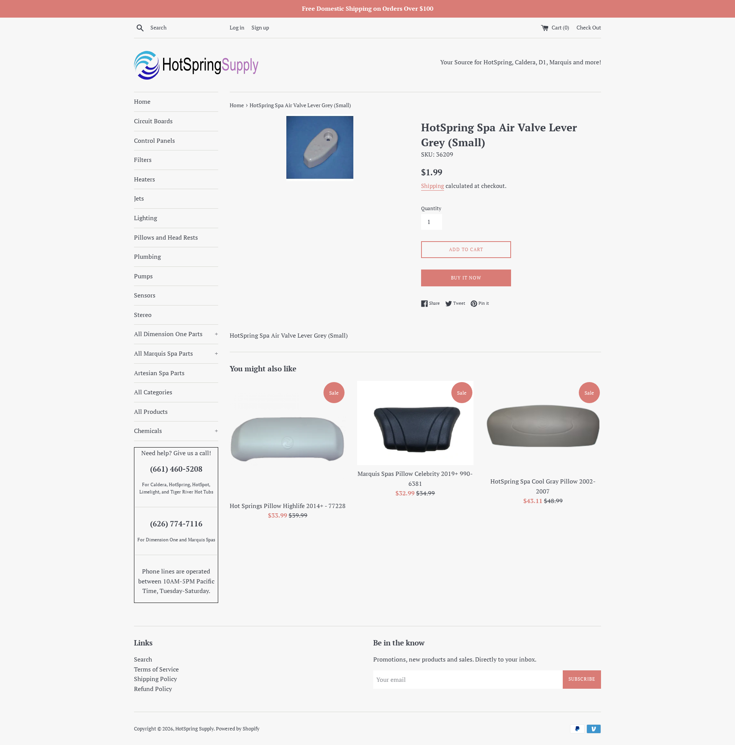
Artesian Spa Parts (159, 373)
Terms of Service (156, 669)
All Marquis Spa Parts (176, 353)
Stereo (143, 314)
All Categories (153, 392)
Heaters (144, 179)
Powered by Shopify (238, 728)
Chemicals (176, 430)
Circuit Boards (153, 121)
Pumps (143, 276)
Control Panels (154, 140)
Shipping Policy (155, 679)
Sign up (260, 27)
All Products (151, 411)
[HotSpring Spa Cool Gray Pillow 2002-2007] (543, 427)
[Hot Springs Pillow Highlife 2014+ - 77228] (288, 439)
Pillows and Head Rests (166, 237)
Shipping (432, 186)
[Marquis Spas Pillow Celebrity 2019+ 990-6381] (415, 423)
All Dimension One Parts (176, 334)
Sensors (144, 295)
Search (143, 659)
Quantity (431, 208)
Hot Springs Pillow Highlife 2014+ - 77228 (288, 505)
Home (142, 101)
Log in (237, 27)
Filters (143, 159)
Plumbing (147, 256)
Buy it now (466, 278)
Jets (139, 198)
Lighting (145, 218)
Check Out (589, 27)
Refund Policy (153, 689)
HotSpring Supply (194, 728)
